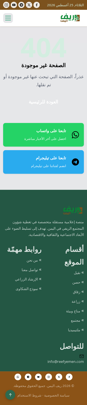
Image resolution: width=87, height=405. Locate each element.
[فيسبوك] (36, 5)
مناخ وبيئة (73, 311)
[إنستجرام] (6, 5)
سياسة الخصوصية (57, 395)
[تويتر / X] (59, 377)
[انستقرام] (48, 377)
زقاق (76, 291)
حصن (76, 282)
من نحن (32, 260)
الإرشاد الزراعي (26, 279)
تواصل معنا (30, 269)
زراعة (76, 301)
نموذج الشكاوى (27, 288)
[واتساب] (17, 377)
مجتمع (75, 320)
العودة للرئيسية (43, 101)
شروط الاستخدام (29, 395)
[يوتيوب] (14, 5)
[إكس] (29, 5)
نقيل (77, 272)
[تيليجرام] (21, 5)
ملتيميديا (74, 329)
